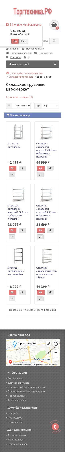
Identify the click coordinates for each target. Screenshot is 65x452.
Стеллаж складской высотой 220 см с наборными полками (18, 212)
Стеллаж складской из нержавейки (16, 271)
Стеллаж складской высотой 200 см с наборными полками (46, 150)
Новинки (13, 413)
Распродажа (15, 417)
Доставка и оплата (18, 382)
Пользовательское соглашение (26, 391)
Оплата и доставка (20, 53)
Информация (15, 421)
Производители (35, 48)
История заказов (18, 443)
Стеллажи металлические (27, 73)
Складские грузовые (21, 76)
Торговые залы (17, 400)
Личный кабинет (17, 435)
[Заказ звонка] (55, 426)
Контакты (15, 57)
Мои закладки (16, 439)
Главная (14, 48)
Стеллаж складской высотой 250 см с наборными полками (46, 212)
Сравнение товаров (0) (19, 97)
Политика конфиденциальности (26, 387)
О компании (45, 53)
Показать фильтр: (19, 115)
